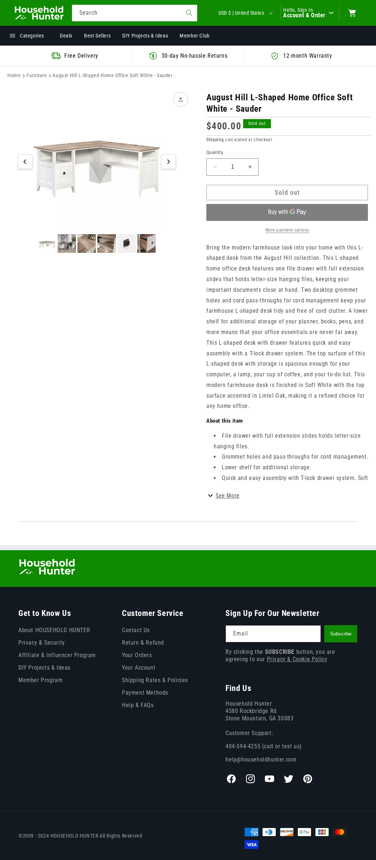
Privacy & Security (41, 642)
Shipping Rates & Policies (155, 680)
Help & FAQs (138, 705)
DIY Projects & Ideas (44, 667)
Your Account (138, 667)
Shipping (215, 139)
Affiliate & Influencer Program (57, 655)
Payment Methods (145, 692)
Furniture (36, 75)
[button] (352, 13)
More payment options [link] (287, 230)
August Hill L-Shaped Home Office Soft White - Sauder (112, 75)
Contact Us (136, 630)
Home (14, 75)
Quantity (214, 152)
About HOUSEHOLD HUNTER (54, 630)
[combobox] (134, 13)
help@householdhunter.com (260, 759)
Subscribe (340, 634)
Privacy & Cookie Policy (297, 659)
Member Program (40, 680)
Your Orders (137, 655)
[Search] (189, 13)
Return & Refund (143, 642)
